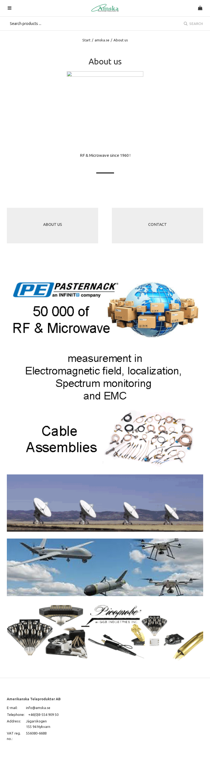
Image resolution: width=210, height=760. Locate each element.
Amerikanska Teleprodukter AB (34, 699)
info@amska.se (38, 708)
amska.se (102, 40)
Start (86, 40)
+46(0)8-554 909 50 (43, 714)
